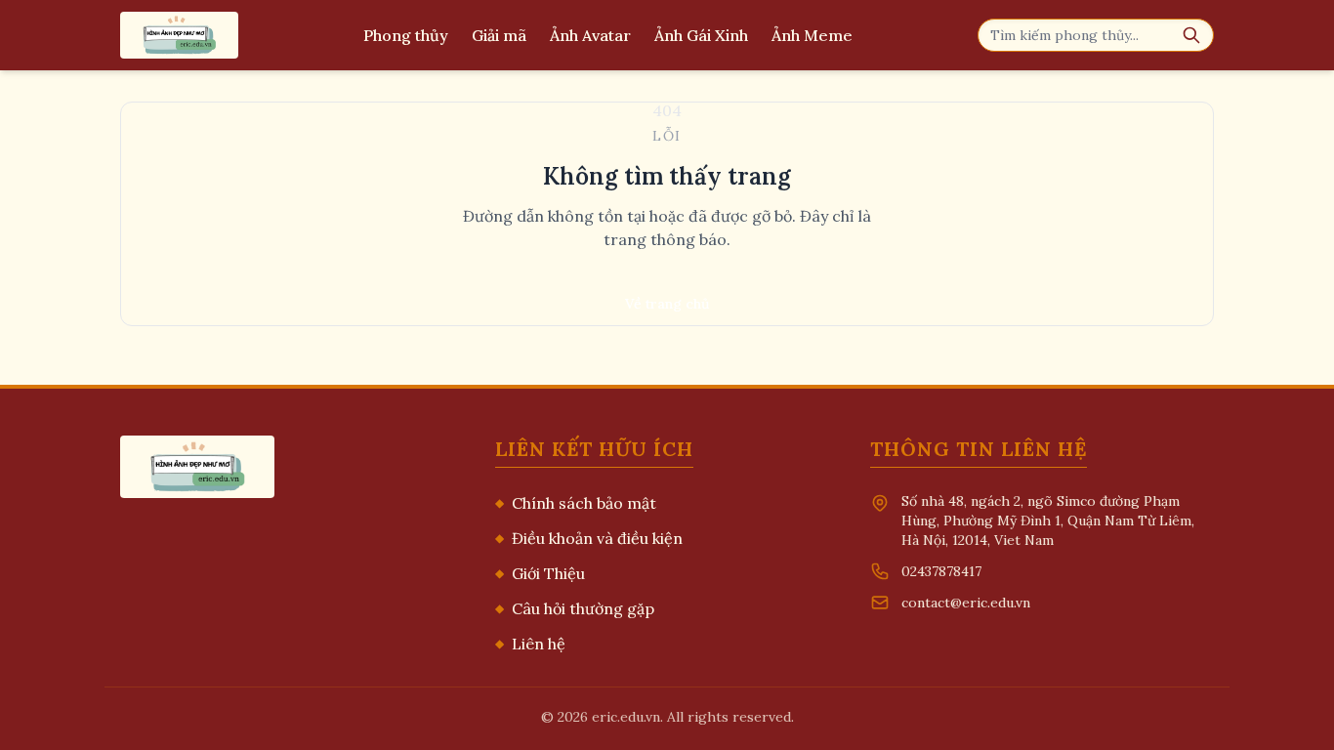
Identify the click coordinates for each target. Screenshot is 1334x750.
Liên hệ (530, 643)
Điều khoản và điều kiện (589, 538)
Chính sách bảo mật (575, 503)
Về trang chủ (667, 303)
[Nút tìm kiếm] (1191, 35)
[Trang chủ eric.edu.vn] (179, 35)
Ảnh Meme (812, 35)
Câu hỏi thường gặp (574, 608)
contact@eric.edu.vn (965, 602)
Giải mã (499, 35)
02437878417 (941, 571)
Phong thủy (405, 35)
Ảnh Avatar (590, 35)
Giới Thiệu (540, 573)
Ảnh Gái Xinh (701, 35)
